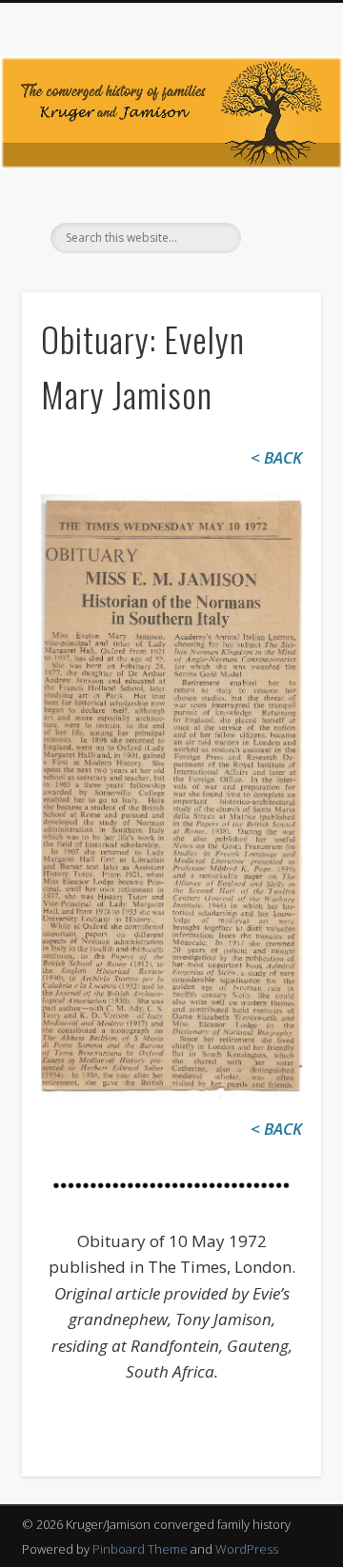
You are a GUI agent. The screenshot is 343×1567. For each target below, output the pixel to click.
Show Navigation (276, 170)
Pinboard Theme (140, 1548)
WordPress (246, 1548)
